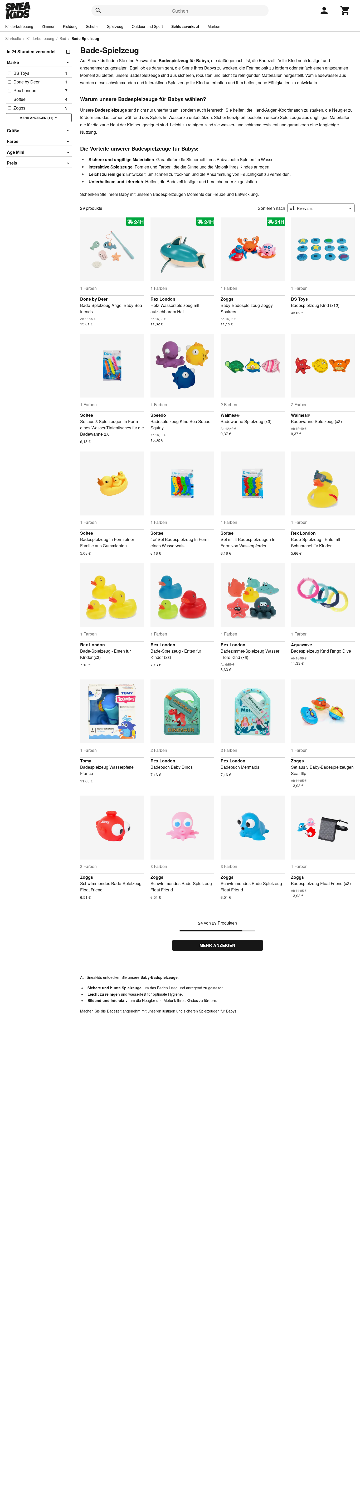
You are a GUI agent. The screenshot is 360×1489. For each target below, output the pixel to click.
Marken (214, 26)
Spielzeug (115, 26)
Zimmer (48, 26)
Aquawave (301, 645)
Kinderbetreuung (19, 26)
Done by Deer (94, 299)
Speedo (158, 415)
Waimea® (230, 415)
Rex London (162, 299)
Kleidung (70, 26)
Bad (63, 38)
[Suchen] (98, 10)
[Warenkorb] (345, 10)
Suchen (180, 10)
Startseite (13, 38)
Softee (86, 415)
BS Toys (299, 299)
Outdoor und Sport (147, 26)
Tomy (85, 761)
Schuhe (92, 26)
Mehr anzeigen (217, 945)
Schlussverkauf (185, 26)
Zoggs (227, 299)
